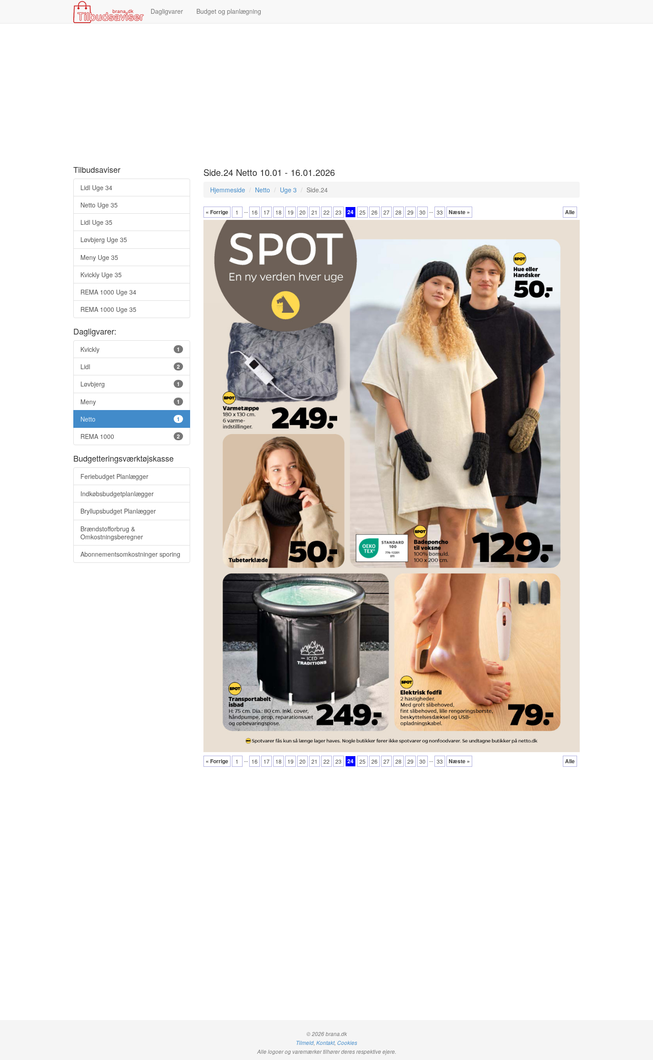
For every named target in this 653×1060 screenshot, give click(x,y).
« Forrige (217, 212)
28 (398, 212)
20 (302, 212)
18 (278, 212)
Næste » (459, 212)
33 (440, 212)
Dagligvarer (167, 11)
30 (422, 212)
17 (266, 212)
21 (314, 212)
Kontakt (325, 1042)
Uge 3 (288, 189)
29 (410, 212)
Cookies (347, 1042)
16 (254, 212)
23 (338, 212)
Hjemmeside (227, 189)
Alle (570, 212)
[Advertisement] (326, 94)
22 (326, 212)
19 (290, 212)
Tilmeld (305, 1042)
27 (386, 212)
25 (362, 212)
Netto (262, 189)
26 (374, 212)
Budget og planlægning (228, 11)
